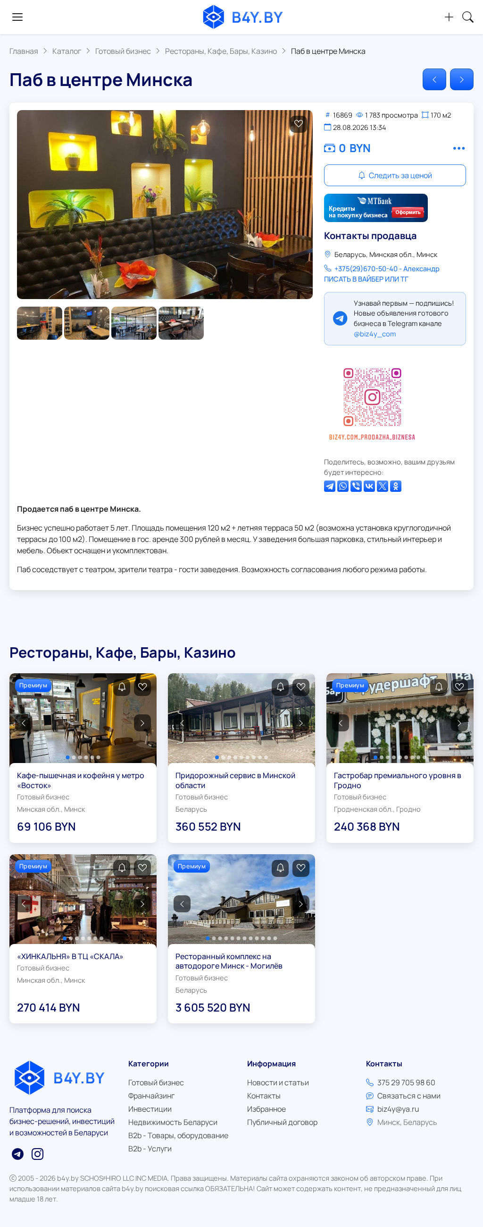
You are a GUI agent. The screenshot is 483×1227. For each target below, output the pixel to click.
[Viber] (356, 486)
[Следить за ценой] (121, 687)
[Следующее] (462, 79)
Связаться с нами (409, 1095)
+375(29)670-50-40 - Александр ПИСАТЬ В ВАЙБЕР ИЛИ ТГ (382, 273)
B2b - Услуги (150, 1148)
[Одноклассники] (395, 486)
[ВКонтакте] (369, 486)
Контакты (264, 1095)
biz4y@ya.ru (398, 1109)
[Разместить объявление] (449, 17)
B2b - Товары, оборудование (178, 1135)
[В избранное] (298, 124)
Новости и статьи (278, 1082)
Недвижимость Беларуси (172, 1122)
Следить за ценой (399, 175)
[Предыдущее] (434, 79)
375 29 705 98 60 (406, 1082)
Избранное (266, 1109)
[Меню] (17, 17)
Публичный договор (282, 1122)
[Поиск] (468, 17)
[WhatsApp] (343, 486)
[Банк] (376, 208)
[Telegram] (329, 486)
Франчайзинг (151, 1095)
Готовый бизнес (156, 1082)
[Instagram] (372, 401)
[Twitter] (382, 486)
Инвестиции (150, 1109)
